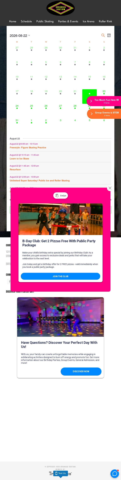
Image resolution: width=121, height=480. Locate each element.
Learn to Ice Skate (19, 158)
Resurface (15, 169)
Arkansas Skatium (60, 8)
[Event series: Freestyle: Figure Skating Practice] (39, 143)
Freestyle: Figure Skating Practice (28, 147)
